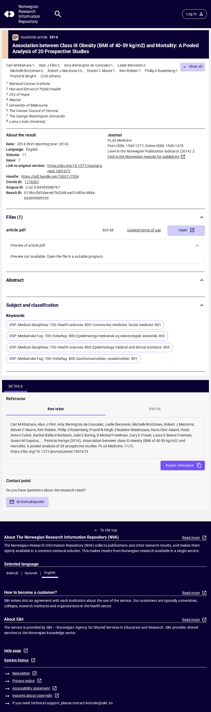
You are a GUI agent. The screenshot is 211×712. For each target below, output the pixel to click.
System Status (16, 660)
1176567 (31, 182)
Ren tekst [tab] (56, 409)
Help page (12, 651)
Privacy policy (23, 681)
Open (183, 230)
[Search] (58, 14)
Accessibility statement (31, 688)
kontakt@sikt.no (99, 703)
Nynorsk (31, 573)
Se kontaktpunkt (30, 502)
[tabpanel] (105, 438)
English (50, 573)
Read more (191, 538)
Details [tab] (15, 386)
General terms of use (144, 230)
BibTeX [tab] (155, 409)
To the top (108, 530)
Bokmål (12, 573)
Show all (195, 66)
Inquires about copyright (32, 695)
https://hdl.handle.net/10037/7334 (50, 176)
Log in (191, 14)
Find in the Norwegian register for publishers (143, 157)
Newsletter (21, 673)
